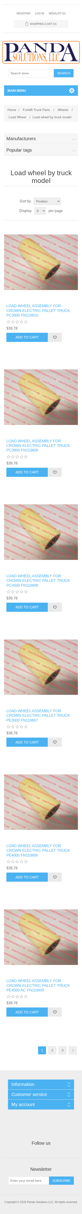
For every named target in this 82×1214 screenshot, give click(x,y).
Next (73, 1050)
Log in (39, 13)
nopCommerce (48, 1206)
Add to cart (27, 337)
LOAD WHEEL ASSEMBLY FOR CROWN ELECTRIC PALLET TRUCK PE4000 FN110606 (38, 850)
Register (24, 13)
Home (12, 110)
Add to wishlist (55, 337)
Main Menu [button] (17, 90)
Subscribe (61, 1180)
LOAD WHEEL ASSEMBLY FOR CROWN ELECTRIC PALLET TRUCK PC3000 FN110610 (38, 310)
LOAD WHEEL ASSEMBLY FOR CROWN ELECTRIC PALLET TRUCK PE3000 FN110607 (38, 715)
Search (63, 73)
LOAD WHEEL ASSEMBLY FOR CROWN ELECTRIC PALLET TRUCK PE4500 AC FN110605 (38, 985)
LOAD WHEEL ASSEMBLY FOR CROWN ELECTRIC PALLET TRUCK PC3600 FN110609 (38, 446)
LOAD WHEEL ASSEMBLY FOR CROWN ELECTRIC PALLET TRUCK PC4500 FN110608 (38, 581)
